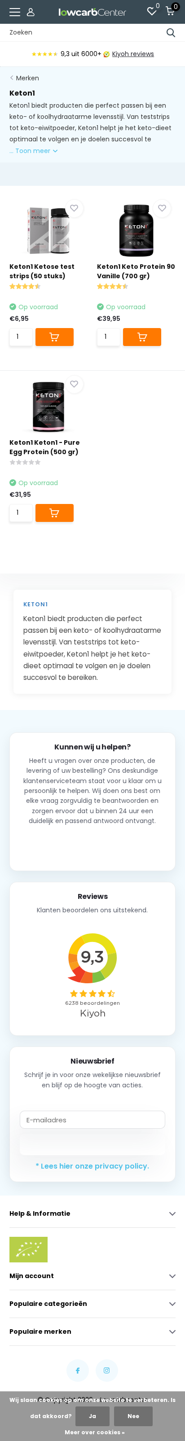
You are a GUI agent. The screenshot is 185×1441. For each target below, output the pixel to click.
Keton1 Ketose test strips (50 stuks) (42, 271)
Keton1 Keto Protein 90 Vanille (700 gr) (136, 271)
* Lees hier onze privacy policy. (92, 1166)
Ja (92, 1416)
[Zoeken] (171, 32)
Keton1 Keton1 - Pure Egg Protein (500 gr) (44, 447)
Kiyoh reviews (133, 53)
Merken (27, 78)
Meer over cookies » (95, 1432)
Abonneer (92, 1144)
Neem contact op (92, 845)
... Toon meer (30, 150)
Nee (133, 1416)
